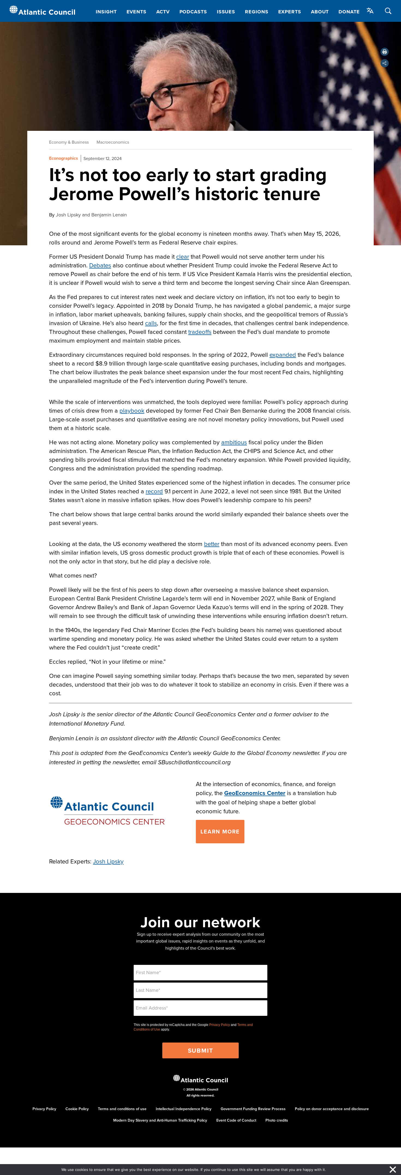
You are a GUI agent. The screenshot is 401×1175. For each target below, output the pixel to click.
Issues (226, 11)
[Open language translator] (370, 11)
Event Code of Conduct (236, 1120)
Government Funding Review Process (253, 1108)
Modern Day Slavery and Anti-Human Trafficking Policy (160, 1120)
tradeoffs (199, 331)
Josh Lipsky (108, 861)
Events (136, 11)
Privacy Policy (219, 1025)
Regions (256, 11)
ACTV (163, 11)
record (154, 491)
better (211, 543)
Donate (349, 11)
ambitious (234, 442)
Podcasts (193, 11)
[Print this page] (385, 52)
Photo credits (276, 1120)
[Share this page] (385, 63)
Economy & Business (69, 142)
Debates (100, 265)
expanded (283, 354)
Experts (289, 11)
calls (151, 323)
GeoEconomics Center (254, 793)
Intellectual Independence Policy (183, 1108)
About (320, 11)
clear (182, 256)
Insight (106, 11)
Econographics (63, 158)
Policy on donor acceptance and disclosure (332, 1108)
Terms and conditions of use (122, 1108)
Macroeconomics (113, 142)
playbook (131, 410)
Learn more (220, 831)
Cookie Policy (77, 1108)
